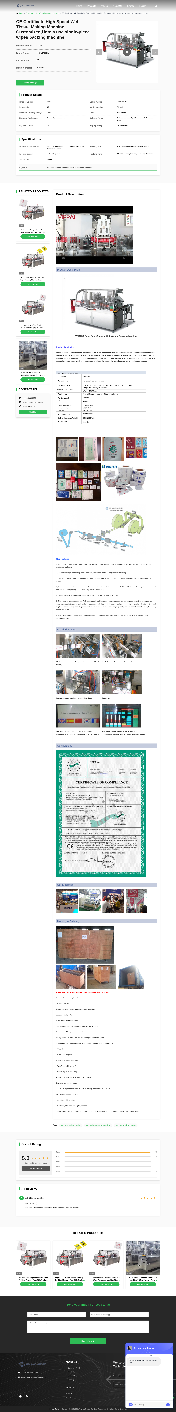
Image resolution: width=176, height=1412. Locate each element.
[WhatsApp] (20, 1396)
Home (79, 6)
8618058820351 (29, 406)
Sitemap (71, 1380)
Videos (104, 6)
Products (91, 6)
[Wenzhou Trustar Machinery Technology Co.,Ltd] (25, 5)
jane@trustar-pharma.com (33, 402)
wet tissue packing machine (70, 1125)
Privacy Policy (54, 1409)
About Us (117, 6)
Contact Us (72, 1376)
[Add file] (131, 1404)
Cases (70, 1397)
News (70, 1393)
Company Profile (74, 1368)
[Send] (168, 1404)
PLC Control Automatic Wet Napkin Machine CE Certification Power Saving (32, 375)
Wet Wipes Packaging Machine (47, 13)
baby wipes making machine (126, 1125)
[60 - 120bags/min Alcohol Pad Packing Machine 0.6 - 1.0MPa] (127, 52)
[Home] (32, 1364)
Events (130, 6)
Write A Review (36, 1168)
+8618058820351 (29, 398)
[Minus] (170, 1348)
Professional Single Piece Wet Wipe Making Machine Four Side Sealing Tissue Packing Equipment (33, 1280)
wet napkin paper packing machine (98, 1125)
